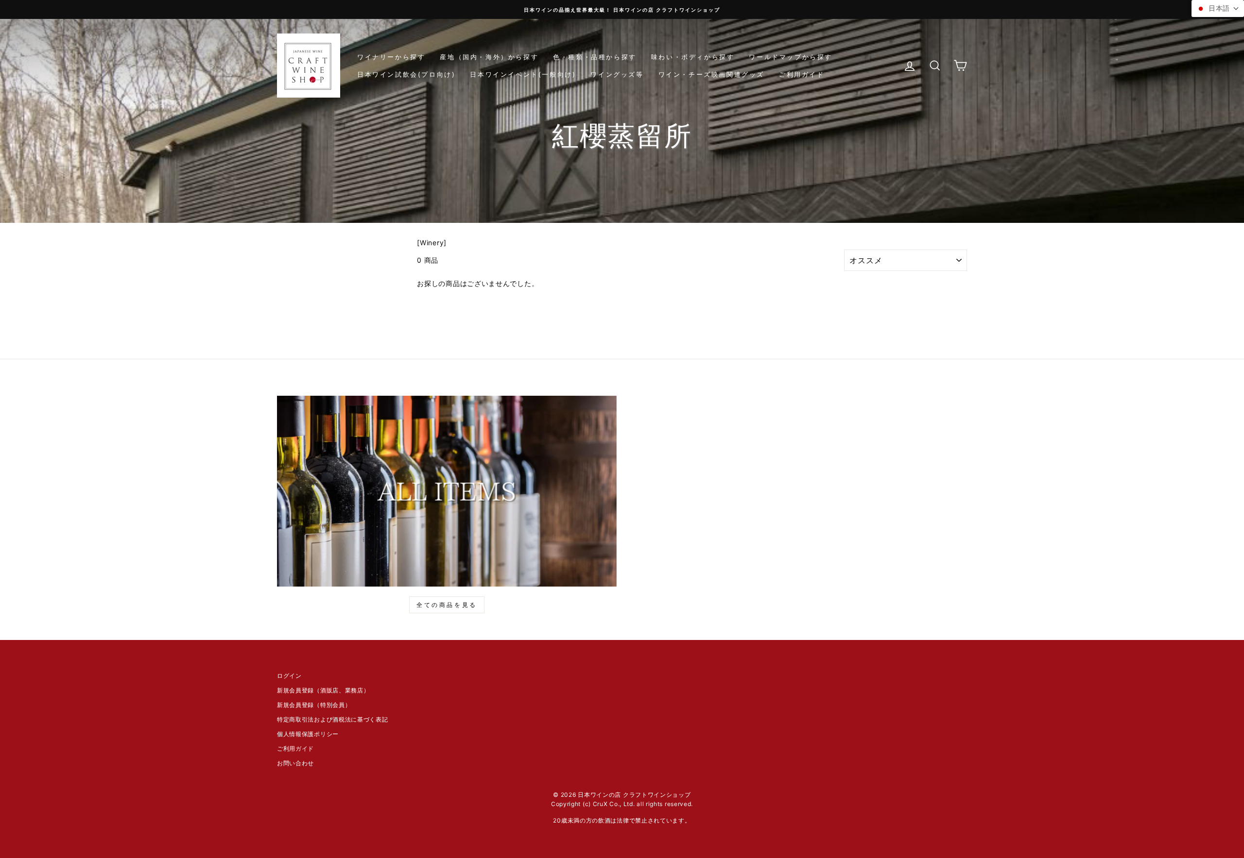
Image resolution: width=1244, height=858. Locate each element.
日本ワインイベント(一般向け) (523, 74)
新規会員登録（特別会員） (314, 704)
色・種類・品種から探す (595, 57)
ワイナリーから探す (391, 57)
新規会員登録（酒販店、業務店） (323, 690)
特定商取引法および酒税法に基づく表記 (332, 719)
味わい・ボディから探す (693, 57)
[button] (1218, 8)
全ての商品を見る (446, 604)
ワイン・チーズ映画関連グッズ (711, 74)
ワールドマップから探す (790, 57)
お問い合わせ (295, 763)
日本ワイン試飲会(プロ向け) (406, 74)
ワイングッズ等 (616, 74)
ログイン (289, 675)
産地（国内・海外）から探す (489, 57)
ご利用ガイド (802, 74)
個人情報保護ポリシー (308, 734)
